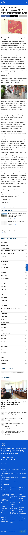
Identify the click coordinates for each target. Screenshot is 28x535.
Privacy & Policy (22, 529)
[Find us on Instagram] (9, 460)
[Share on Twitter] (14, 16)
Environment (4, 281)
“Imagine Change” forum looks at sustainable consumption (16, 222)
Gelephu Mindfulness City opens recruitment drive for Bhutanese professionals (15, 431)
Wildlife (3, 363)
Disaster (3, 270)
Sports (3, 344)
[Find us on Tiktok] (14, 460)
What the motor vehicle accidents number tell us (12, 467)
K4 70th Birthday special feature (10, 308)
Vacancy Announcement (18, 372)
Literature (4, 314)
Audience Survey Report (8, 253)
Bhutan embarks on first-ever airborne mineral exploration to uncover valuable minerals (17, 215)
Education (4, 275)
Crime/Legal (4, 262)
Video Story (4, 360)
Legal (3, 311)
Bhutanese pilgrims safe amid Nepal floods (10, 481)
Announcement (5, 248)
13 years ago (5, 227)
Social (3, 341)
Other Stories (5, 322)
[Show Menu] (26, 2)
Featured (3, 286)
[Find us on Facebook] (1, 460)
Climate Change (5, 259)
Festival (3, 289)
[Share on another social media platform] (23, 16)
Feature (3, 283)
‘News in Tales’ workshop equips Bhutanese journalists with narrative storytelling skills (10, 403)
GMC (2, 294)
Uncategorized (5, 355)
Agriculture (4, 245)
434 (15, 218)
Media (2, 319)
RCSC (2, 330)
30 (10, 232)
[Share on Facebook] (5, 16)
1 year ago (11, 218)
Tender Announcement (6, 372)
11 (10, 227)
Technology (4, 346)
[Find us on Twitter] (4, 460)
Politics (3, 327)
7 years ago (5, 232)
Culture (3, 264)
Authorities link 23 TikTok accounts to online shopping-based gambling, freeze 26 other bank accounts (15, 425)
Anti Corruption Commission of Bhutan (12, 251)
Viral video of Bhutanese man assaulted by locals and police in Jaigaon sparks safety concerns (16, 413)
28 (16, 224)
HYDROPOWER (4, 305)
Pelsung (3, 325)
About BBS (14, 529)
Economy (3, 272)
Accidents (4, 242)
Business (3, 256)
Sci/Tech (3, 338)
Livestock (4, 316)
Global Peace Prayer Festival (9, 292)
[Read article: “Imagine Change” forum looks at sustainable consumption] (4, 223)
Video (2, 357)
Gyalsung (4, 297)
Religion (3, 336)
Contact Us (7, 529)
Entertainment (5, 278)
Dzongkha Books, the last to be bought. (13, 418)
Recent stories (5, 333)
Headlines (4, 300)
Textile (3, 349)
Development (5, 267)
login (5, 207)
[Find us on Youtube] (11, 460)
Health (3, 303)
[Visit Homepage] (3, 2)
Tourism (3, 352)
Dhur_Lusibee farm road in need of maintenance (14, 231)
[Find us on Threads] (6, 460)
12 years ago (11, 224)
